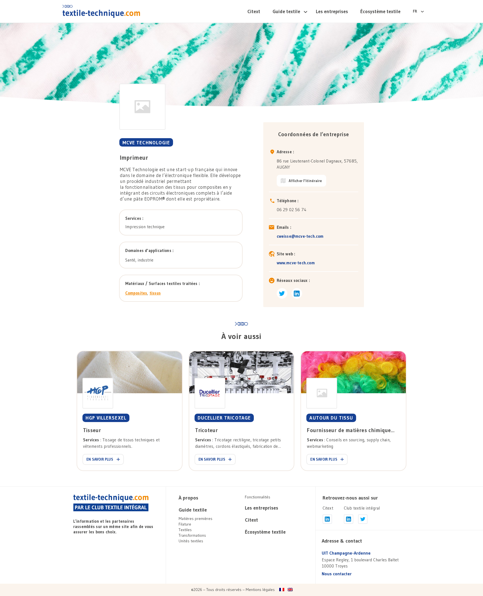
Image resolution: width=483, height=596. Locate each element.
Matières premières (195, 518)
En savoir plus (99, 459)
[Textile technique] (101, 11)
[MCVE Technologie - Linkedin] (297, 293)
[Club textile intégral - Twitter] (363, 519)
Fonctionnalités (257, 497)
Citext (253, 11)
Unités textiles (191, 540)
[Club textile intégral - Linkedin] (348, 519)
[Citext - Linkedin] (327, 519)
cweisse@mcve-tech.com (300, 236)
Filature (185, 524)
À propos (188, 498)
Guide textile (286, 11)
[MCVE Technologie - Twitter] (282, 293)
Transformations (192, 535)
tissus (155, 293)
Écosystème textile (380, 11)
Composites (136, 293)
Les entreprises (332, 11)
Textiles (185, 529)
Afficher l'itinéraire (305, 180)
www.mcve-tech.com (296, 262)
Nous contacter (337, 573)
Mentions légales (260, 589)
